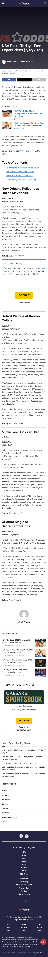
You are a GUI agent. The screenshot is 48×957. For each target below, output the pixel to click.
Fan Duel (24, 891)
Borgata (5, 804)
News (10, 71)
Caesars (5, 808)
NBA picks (24, 151)
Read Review (24, 302)
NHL (24, 858)
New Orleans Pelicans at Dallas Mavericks (24, 168)
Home (4, 71)
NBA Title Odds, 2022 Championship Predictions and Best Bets (28, 113)
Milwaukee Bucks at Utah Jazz (19, 175)
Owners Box (24, 888)
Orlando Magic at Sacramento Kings (21, 179)
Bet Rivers (6, 800)
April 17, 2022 (19, 119)
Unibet (4, 821)
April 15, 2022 (19, 128)
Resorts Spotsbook (9, 817)
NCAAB (24, 924)
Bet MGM (5, 795)
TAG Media (40, 953)
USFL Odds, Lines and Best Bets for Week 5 (19, 763)
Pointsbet (5, 813)
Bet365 (4, 791)
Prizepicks (24, 879)
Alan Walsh (13, 62)
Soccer (24, 861)
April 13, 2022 (19, 665)
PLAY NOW (24, 295)
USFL (40, 930)
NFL (24, 852)
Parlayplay (24, 882)
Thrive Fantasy (24, 894)
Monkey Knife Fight (24, 885)
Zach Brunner (8, 645)
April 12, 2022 (19, 675)
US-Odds (12, 953)
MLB (24, 871)
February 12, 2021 (27, 62)
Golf (24, 864)
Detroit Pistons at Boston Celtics (20, 172)
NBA (15, 71)
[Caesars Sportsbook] (24, 697)
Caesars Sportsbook (24, 706)
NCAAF (24, 868)
